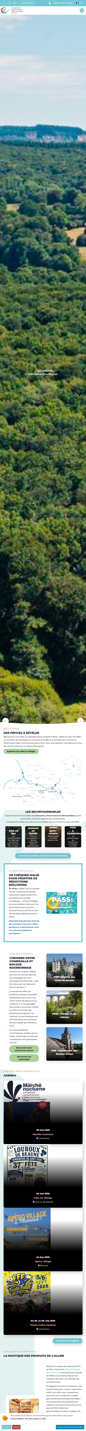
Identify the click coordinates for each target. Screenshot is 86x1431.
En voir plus (43, 1112)
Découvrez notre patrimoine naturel (24, 1049)
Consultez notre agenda (67, 1341)
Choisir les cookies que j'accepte (70, 1427)
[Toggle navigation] (82, 10)
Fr (81, 3)
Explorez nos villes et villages (21, 751)
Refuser (16, 1427)
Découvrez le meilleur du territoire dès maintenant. (43, 856)
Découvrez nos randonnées (24, 1058)
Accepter (6, 1427)
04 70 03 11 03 (27, 3)
